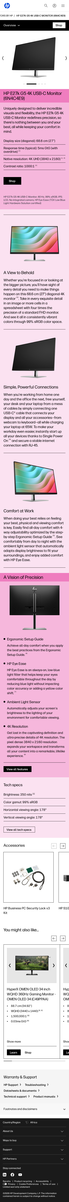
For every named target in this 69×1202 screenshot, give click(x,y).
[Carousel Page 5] (45, 84)
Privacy (11, 1184)
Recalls (7, 1181)
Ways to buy (9, 1140)
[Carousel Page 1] (24, 84)
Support (7, 1149)
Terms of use (48, 1184)
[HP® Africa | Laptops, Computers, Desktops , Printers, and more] (7, 5)
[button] (63, 846)
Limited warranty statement (16, 1187)
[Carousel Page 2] (31, 84)
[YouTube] (20, 1174)
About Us (8, 1131)
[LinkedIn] (4, 1174)
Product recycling (23, 1181)
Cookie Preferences (29, 1184)
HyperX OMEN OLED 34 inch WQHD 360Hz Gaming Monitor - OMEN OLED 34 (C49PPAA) (31, 994)
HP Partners (10, 1158)
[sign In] (54, 5)
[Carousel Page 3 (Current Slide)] (39, 84)
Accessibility (42, 1181)
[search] (46, 5)
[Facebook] (12, 1174)
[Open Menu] (63, 5)
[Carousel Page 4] (42, 84)
